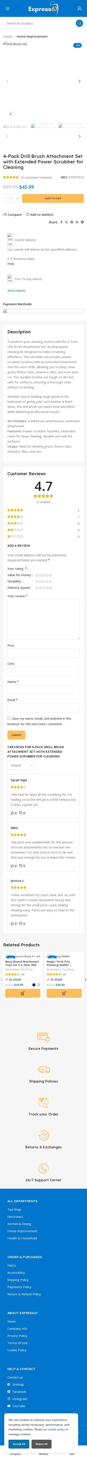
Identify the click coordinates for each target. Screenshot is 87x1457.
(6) (22, 974)
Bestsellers (12, 969)
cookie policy (56, 1429)
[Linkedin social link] (77, 222)
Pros (10, 645)
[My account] (79, 8)
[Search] (79, 23)
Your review (17, 596)
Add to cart (53, 198)
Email (12, 699)
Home (8, 36)
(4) (64, 974)
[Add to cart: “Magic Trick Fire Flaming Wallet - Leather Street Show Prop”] (64, 993)
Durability (14, 581)
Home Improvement (32, 36)
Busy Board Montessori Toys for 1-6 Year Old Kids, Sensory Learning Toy (22, 967)
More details (16, 290)
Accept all (19, 1444)
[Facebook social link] (61, 222)
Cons (11, 663)
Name (13, 681)
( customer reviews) (36, 177)
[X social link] (66, 222)
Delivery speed (18, 588)
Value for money (19, 575)
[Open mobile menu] (7, 8)
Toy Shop (27, 969)
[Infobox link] (43, 1041)
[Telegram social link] (82, 222)
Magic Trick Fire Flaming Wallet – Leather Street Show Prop (62, 967)
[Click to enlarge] (10, 114)
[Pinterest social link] (72, 222)
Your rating (17, 569)
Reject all (41, 1444)
